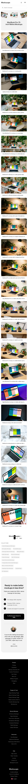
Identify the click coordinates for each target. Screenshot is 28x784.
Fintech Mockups (5, 557)
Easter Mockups (5, 554)
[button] (21, 2)
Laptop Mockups (14, 727)
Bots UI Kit (14, 744)
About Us (14, 676)
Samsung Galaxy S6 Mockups (8, 551)
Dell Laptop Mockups (6, 548)
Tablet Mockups (14, 725)
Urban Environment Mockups (8, 560)
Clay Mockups (18, 568)
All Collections (5, 571)
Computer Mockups (14, 723)
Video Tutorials (14, 756)
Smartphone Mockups (14, 720)
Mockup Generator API (14, 669)
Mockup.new (14, 704)
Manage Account (14, 762)
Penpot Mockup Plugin (14, 697)
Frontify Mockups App (14, 702)
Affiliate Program (14, 678)
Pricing (14, 665)
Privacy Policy (14, 776)
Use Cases (14, 674)
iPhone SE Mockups (15, 554)
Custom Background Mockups (8, 545)
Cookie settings (14, 772)
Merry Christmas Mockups (7, 565)
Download (14, 667)
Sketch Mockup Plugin (14, 695)
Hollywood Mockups (14, 739)
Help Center (14, 753)
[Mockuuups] (10, 3)
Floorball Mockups (17, 548)
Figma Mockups (14, 716)
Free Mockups (14, 737)
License (14, 758)
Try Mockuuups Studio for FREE (14, 616)
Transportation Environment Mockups (10, 562)
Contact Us (14, 760)
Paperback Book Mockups (7, 568)
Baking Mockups (20, 551)
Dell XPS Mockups (15, 557)
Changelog (14, 681)
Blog (14, 683)
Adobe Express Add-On (14, 699)
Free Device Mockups (14, 718)
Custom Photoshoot (14, 672)
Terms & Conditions (14, 774)
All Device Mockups (14, 714)
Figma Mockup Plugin (14, 693)
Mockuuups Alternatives (14, 741)
